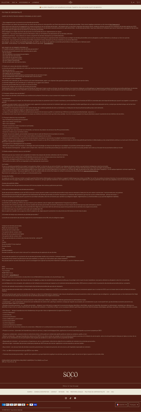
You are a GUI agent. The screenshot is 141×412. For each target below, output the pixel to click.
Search (29, 392)
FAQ (67, 392)
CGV (108, 392)
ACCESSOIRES (23, 2)
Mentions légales (76, 392)
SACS (13, 2)
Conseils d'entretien (41, 392)
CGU (112, 392)
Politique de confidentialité (95, 392)
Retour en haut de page (70, 386)
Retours (61, 392)
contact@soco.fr (48, 43)
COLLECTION (5, 2)
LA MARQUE (35, 2)
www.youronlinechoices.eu (91, 171)
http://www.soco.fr (114, 24)
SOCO (8, 410)
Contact (54, 392)
